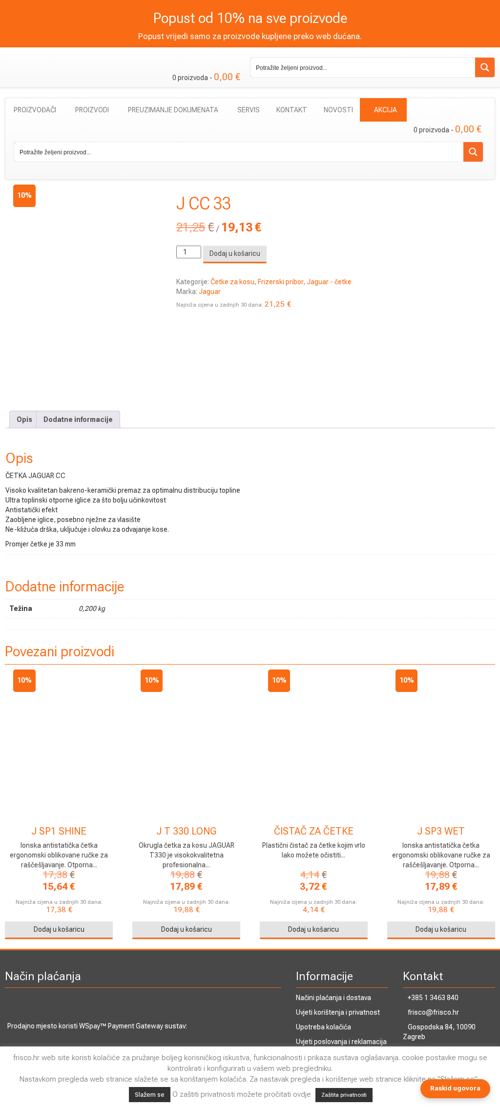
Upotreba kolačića (323, 1027)
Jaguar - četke (329, 282)
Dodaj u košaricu (234, 253)
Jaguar (210, 291)
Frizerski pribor (280, 282)
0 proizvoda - (206, 77)
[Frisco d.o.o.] (59, 56)
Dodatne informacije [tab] (78, 419)
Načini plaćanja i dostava (333, 998)
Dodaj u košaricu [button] (59, 929)
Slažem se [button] (150, 1094)
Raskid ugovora (455, 1088)
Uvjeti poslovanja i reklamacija (341, 1041)
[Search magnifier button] (485, 67)
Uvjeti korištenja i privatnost (338, 1012)
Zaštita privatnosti (344, 1095)
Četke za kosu (232, 282)
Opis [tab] (24, 419)
